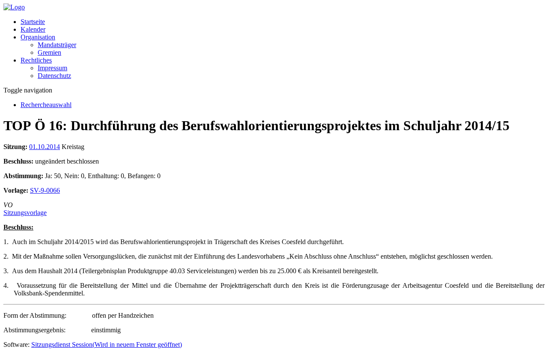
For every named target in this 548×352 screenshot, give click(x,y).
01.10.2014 (44, 146)
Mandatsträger (57, 44)
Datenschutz (54, 75)
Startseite (33, 21)
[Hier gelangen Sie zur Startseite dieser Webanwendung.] (14, 7)
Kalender (33, 29)
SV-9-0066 (45, 190)
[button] (38, 37)
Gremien (49, 52)
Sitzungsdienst (106, 344)
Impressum (52, 68)
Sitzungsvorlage (25, 212)
